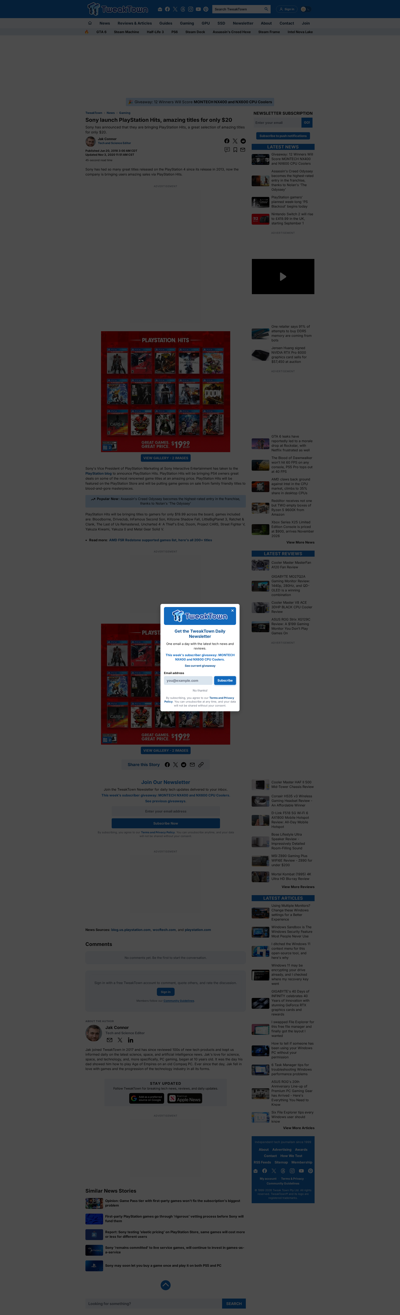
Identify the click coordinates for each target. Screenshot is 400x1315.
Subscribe (225, 680)
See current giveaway (200, 665)
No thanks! (200, 690)
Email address (174, 673)
